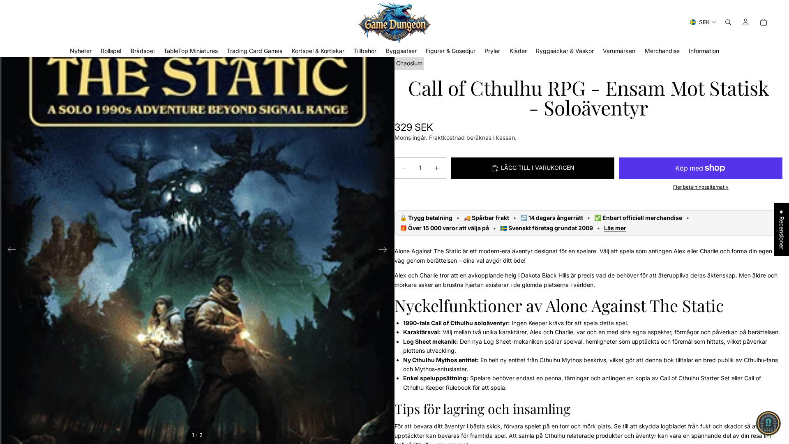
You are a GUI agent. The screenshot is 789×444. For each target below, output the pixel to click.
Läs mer (615, 228)
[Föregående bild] (9, 251)
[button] (768, 423)
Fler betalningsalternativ (701, 187)
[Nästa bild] (385, 251)
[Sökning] (728, 22)
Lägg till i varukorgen (537, 167)
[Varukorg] (763, 22)
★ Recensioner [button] (781, 229)
